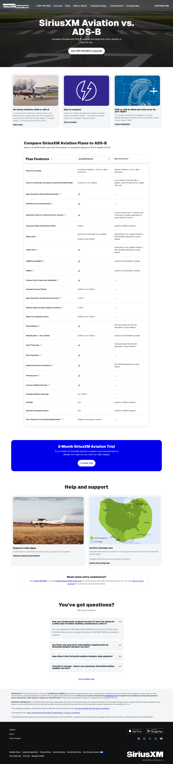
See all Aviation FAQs (86, 679)
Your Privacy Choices (91, 752)
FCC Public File (15, 756)
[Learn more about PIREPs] (33, 270)
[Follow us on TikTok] (150, 739)
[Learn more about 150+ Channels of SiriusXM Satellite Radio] (62, 419)
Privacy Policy (45, 752)
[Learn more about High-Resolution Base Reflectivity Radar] (60, 194)
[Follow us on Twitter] (155, 739)
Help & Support (15, 738)
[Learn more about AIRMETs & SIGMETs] (43, 261)
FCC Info (26, 756)
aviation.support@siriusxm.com (68, 581)
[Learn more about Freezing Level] (39, 375)
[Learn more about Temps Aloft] (37, 249)
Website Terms (14, 752)
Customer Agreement (30, 752)
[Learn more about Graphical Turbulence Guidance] (52, 365)
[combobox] (94, 159)
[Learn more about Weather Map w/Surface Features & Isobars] (62, 307)
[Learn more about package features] (51, 158)
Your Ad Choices (59, 752)
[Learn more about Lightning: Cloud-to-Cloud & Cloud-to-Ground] (65, 215)
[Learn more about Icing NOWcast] (39, 326)
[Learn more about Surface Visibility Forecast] (48, 385)
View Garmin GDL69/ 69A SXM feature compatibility (92, 708)
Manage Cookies (38, 756)
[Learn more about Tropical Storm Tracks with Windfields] (58, 280)
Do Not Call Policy (74, 752)
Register (12, 730)
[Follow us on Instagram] (144, 739)
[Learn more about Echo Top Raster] (40, 355)
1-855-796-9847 (40, 581)
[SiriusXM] (15, 6)
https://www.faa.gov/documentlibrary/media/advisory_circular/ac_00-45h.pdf (53, 713)
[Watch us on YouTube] (161, 739)
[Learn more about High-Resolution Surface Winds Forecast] (60, 298)
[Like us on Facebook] (138, 739)
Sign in (11, 734)
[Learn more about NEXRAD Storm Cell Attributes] (52, 203)
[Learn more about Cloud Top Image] (41, 345)
